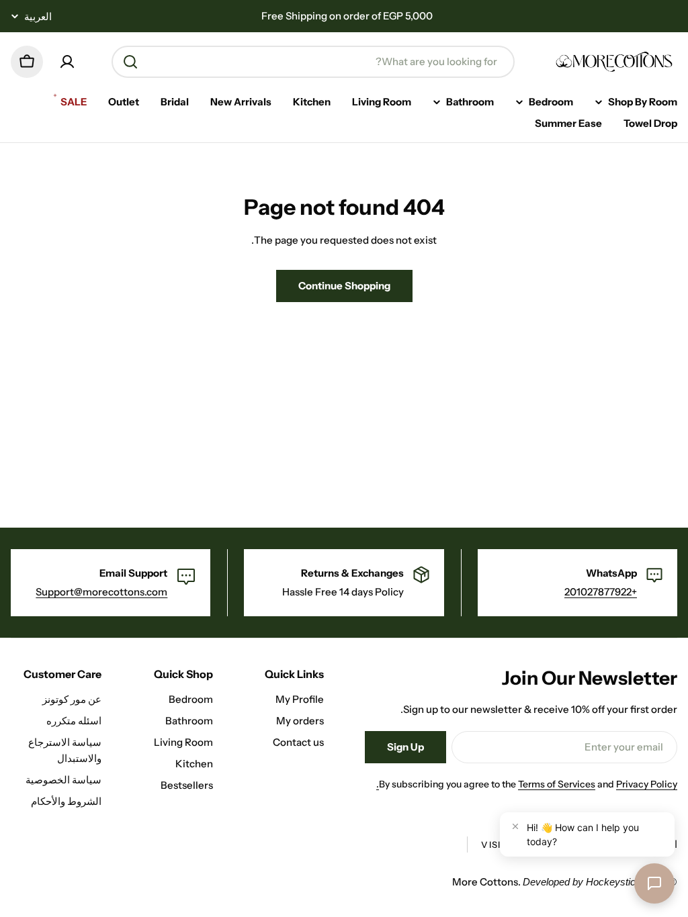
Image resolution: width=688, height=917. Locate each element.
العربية (38, 16)
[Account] (67, 62)
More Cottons (485, 881)
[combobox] (313, 62)
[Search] (130, 62)
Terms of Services (556, 784)
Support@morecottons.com (101, 591)
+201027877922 (600, 591)
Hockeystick (613, 881)
